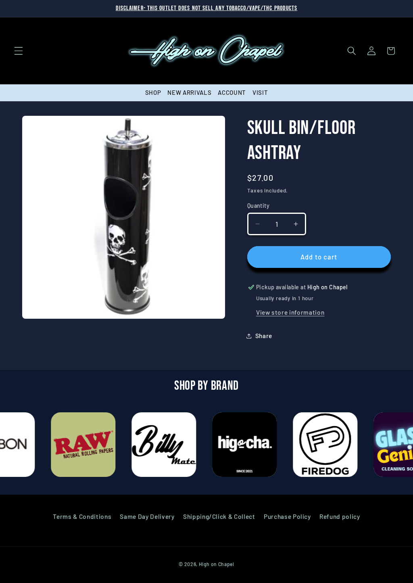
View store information (290, 312)
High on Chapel (216, 564)
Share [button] (263, 335)
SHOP (153, 92)
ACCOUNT (232, 92)
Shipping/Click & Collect (219, 516)
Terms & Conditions (82, 516)
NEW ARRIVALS (189, 92)
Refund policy (339, 516)
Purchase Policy (287, 516)
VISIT (260, 92)
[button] (18, 51)
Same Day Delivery (147, 516)
